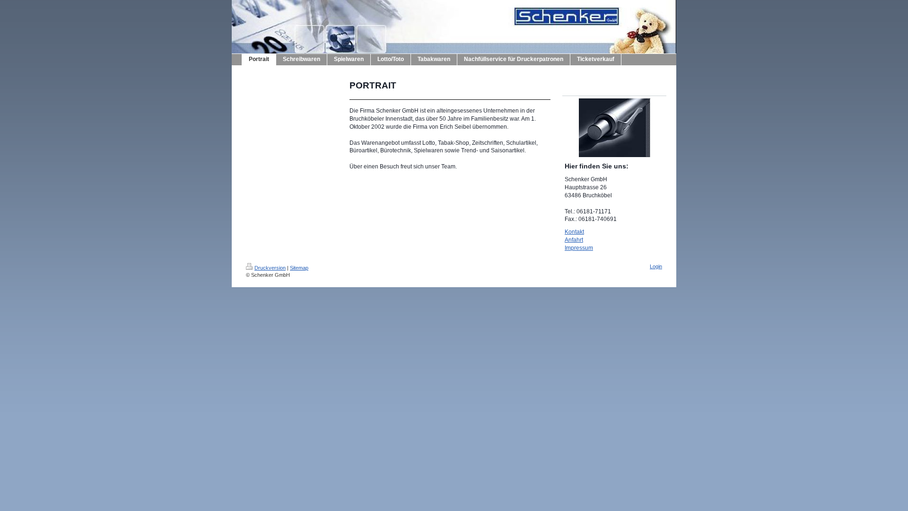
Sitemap (299, 268)
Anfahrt (574, 240)
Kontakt (574, 232)
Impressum (579, 248)
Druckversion (270, 268)
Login (656, 266)
